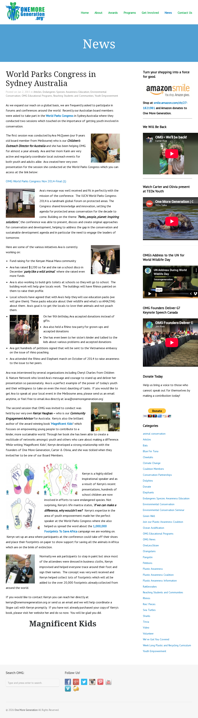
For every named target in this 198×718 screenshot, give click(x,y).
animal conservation (154, 433)
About (98, 12)
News (168, 12)
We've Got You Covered (156, 639)
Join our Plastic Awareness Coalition (163, 522)
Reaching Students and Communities (73, 95)
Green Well (149, 516)
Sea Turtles (149, 610)
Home (85, 12)
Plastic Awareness (153, 568)
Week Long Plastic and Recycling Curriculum (167, 645)
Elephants (148, 492)
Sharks (146, 616)
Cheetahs (148, 457)
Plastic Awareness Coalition (158, 574)
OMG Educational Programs (37, 95)
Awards (113, 12)
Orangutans (149, 551)
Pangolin (148, 557)
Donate (147, 486)
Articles (37, 92)
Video (146, 627)
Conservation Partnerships (157, 475)
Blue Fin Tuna (150, 451)
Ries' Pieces (149, 604)
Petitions (147, 563)
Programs (130, 12)
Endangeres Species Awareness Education (66, 92)
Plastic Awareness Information (160, 580)
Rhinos (146, 598)
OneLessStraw (151, 545)
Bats (145, 445)
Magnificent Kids (62, 424)
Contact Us (185, 12)
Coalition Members (153, 469)
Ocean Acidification (153, 528)
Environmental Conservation (158, 504)
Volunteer (148, 633)
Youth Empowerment (106, 95)
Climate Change (151, 463)
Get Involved (150, 12)
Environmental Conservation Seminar (163, 510)
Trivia (146, 621)
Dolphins (148, 480)
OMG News (149, 539)
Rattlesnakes (150, 586)
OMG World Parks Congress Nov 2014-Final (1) (36, 181)
